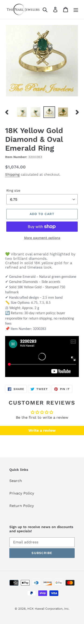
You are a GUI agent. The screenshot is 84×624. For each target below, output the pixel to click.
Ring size (13, 190)
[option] (21, 112)
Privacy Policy (21, 493)
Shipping (12, 174)
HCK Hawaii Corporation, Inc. (48, 608)
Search (15, 480)
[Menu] (76, 9)
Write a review (42, 430)
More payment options (42, 238)
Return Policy (21, 506)
